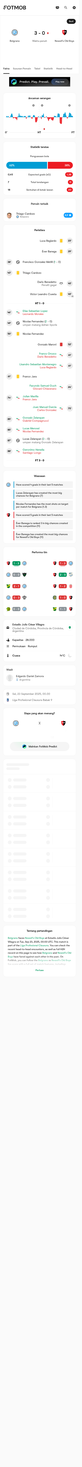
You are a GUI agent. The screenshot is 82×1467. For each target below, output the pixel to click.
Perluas (39, 970)
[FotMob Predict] (39, 82)
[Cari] (66, 8)
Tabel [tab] (37, 68)
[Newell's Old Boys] (63, 725)
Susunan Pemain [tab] (22, 68)
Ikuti (71, 21)
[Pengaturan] (74, 8)
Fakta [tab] (6, 68)
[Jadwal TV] (57, 8)
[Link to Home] (14, 8)
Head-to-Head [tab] (64, 68)
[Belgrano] (15, 725)
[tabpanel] (39, 496)
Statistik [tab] (48, 68)
